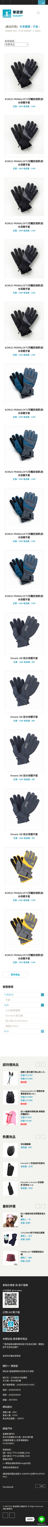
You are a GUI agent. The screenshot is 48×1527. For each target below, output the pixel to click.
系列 (6, 1031)
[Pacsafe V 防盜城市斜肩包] (10, 1169)
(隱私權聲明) (7, 1509)
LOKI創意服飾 (12, 1010)
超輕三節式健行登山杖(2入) (33, 1072)
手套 (35, 26)
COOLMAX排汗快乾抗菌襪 (32, 1232)
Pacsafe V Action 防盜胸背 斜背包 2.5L (32, 1183)
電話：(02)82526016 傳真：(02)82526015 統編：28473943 (12, 1395)
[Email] (12, 1515)
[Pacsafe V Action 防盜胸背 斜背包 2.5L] (10, 1188)
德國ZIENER (11, 1026)
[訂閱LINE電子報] (24, 1324)
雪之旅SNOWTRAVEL (16, 1020)
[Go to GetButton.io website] (41, 1524)
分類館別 (9, 994)
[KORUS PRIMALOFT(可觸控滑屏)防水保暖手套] (24, 72)
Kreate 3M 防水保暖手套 (24, 658)
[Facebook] (5, 1515)
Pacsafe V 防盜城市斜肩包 (33, 1163)
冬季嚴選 (25, 26)
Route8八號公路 (14, 1015)
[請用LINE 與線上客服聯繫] (24, 1300)
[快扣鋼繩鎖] (10, 1150)
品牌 (6, 1005)
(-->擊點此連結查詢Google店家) (17, 1463)
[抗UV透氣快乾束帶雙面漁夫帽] (10, 1219)
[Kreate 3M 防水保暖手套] (24, 631)
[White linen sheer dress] (10, 1078)
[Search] (44, 11)
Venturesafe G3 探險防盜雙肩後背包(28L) (33, 1092)
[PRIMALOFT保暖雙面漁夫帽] (10, 1258)
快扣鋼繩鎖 (26, 1144)
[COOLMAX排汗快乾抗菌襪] (10, 1238)
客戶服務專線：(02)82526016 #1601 (19, 1385)
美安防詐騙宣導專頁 (12, 1356)
